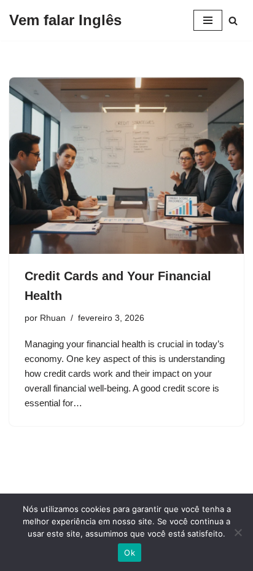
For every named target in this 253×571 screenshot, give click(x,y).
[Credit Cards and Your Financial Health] (126, 165)
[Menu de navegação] (207, 20)
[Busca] (233, 20)
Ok (129, 552)
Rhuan (53, 318)
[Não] (238, 532)
